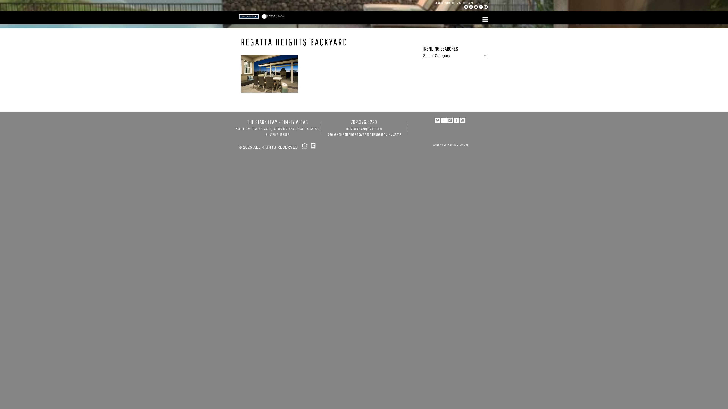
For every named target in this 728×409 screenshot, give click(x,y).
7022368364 (482, 2)
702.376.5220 (465, 2)
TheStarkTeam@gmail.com (364, 129)
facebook (481, 7)
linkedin (471, 7)
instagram (476, 7)
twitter (466, 7)
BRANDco (462, 145)
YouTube (486, 7)
